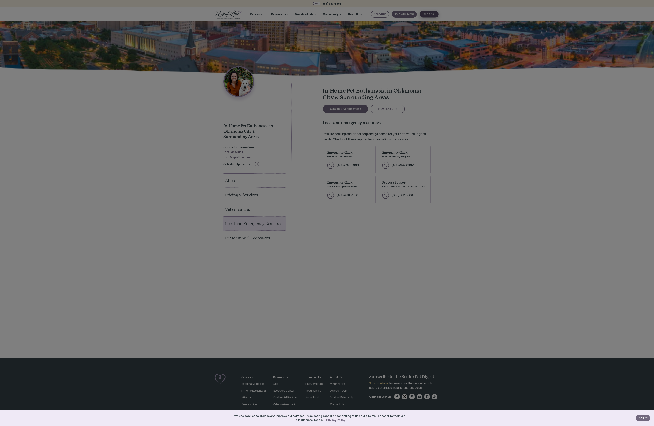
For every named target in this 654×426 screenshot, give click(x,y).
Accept (643, 418)
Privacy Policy (335, 420)
